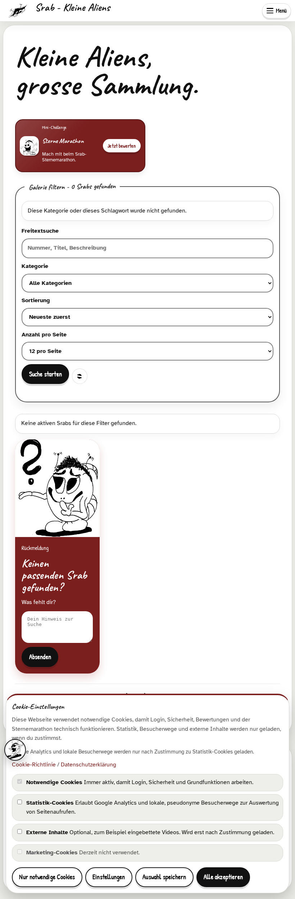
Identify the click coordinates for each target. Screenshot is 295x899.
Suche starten (45, 374)
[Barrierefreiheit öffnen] (15, 750)
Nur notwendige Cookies (47, 876)
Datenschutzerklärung (88, 764)
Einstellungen (108, 876)
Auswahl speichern (164, 876)
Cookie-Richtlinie (34, 764)
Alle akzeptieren (223, 876)
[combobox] (147, 248)
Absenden (40, 656)
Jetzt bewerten (122, 146)
